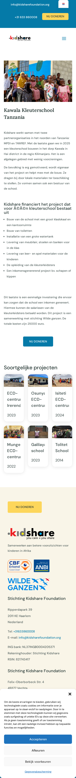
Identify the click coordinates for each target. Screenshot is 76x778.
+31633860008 (24, 631)
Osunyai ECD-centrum (39, 399)
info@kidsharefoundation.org (30, 4)
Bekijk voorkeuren (38, 762)
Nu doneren (55, 16)
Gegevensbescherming (38, 771)
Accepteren (38, 739)
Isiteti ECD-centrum (63, 399)
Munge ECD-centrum (15, 450)
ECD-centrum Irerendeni (17, 399)
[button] (70, 694)
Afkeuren (38, 750)
